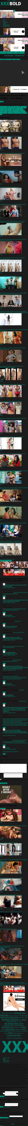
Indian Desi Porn (9, 1025)
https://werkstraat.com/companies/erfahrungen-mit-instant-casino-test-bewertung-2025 (15, 600)
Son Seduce (10, 113)
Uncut (5, 1033)
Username (2, 1091)
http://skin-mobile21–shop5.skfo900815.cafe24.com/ (12, 660)
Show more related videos (6, 560)
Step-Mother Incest (17, 113)
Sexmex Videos (3, 113)
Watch (10, 1033)
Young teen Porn (14, 1035)
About (2, 101)
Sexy (21, 1029)
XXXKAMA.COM (8, 55)
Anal (9, 106)
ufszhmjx (7, 747)
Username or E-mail (4, 1116)
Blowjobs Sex (23, 106)
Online (23, 1027)
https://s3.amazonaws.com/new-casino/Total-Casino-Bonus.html (15, 593)
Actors (4, 23)
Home (4, 19)
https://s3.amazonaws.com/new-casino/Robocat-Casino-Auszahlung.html (13, 638)
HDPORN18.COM (19, 55)
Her (20, 1019)
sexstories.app (8, 615)
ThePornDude (6, 24)
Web (15, 1033)
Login (8, 0)
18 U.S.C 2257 (6, 1057)
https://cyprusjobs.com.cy (11, 626)
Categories (5, 22)
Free (19, 1017)
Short (24, 1029)
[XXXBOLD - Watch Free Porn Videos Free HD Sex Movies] (11, 5)
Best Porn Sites (6, 26)
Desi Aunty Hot (23, 1015)
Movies (16, 1027)
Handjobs (5, 111)
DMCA (4, 1059)
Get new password (4, 1117)
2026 (10, 1013)
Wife (22, 1033)
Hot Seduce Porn (16, 111)
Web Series (19, 1033)
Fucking (22, 1017)
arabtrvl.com (8, 683)
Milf (14, 109)
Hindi (24, 1019)
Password (2, 1095)
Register (14, 0)
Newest (1, 59)
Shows (1, 1031)
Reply (4, 596)
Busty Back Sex (3, 108)
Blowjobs (9, 110)
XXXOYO (22, 52)
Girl (26, 1017)
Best (5, 59)
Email (2, 775)
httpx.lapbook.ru (9, 695)
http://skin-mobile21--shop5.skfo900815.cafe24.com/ (10, 653)
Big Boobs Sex (16, 106)
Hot (20, 1021)
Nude (19, 1027)
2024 (3, 1013)
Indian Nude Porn (19, 1025)
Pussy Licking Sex (19, 109)
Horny (18, 1021)
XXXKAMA (3, 52)
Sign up (2, 1096)
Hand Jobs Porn (19, 108)
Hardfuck (10, 111)
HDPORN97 (16, 52)
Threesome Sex (24, 1031)
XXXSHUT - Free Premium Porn (14, 1038)
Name (2, 773)
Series (17, 1029)
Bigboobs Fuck (3, 110)
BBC (12, 106)
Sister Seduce (7, 1031)
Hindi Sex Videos (11, 1021)
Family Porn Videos (7, 1017)
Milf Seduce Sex (7, 1027)
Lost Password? (7, 1106)
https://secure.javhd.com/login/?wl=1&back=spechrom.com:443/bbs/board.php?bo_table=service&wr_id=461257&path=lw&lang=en (15, 741)
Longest (14, 59)
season (3, 1029)
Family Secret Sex (12, 108)
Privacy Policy (6, 1060)
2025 (6, 1013)
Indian (21, 1023)
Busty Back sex (15, 110)
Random (18, 59)
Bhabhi (12, 1013)
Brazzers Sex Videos (15, 1015)
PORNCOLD (9, 52)
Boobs (10, 1015)
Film (16, 1017)
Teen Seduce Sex (7, 35)
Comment (2, 763)
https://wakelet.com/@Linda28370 (11, 751)
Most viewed (9, 59)
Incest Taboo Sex (8, 109)
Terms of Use (6, 1061)
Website (2, 776)
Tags (4, 21)
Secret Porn (23, 111)
